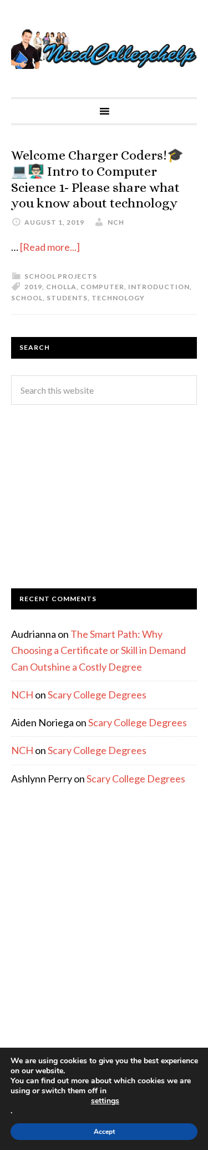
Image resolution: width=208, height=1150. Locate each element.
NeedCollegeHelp (104, 48)
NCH (22, 694)
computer (102, 286)
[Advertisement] (104, 496)
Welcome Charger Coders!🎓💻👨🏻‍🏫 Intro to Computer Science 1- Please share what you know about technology (97, 179)
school (27, 298)
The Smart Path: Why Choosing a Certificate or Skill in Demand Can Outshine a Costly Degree (98, 650)
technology (118, 298)
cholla (61, 286)
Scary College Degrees (97, 694)
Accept (104, 1131)
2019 (33, 286)
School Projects (60, 276)
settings (105, 1101)
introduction (159, 286)
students (67, 298)
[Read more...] (50, 247)
